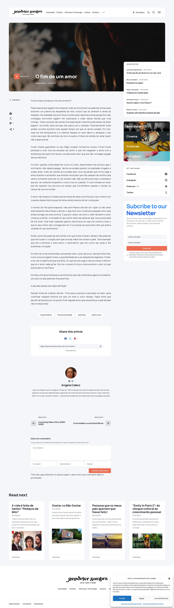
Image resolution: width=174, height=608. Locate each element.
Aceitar (122, 598)
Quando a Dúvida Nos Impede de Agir (143, 113)
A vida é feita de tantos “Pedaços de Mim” (25, 508)
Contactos (26, 604)
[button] (169, 578)
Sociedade (62, 589)
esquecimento (46, 315)
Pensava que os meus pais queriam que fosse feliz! (106, 508)
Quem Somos (14, 604)
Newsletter (38, 604)
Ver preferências (161, 598)
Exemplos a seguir (135, 83)
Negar (141, 598)
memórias (82, 315)
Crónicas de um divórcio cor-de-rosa (144, 73)
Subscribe (147, 248)
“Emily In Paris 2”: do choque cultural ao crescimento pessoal (146, 508)
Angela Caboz (70, 385)
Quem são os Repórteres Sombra (131, 604)
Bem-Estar (24, 76)
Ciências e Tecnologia (88, 589)
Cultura (103, 589)
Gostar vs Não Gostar (66, 505)
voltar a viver (96, 315)
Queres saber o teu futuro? (139, 102)
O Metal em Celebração (137, 93)
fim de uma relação (64, 315)
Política (73, 589)
